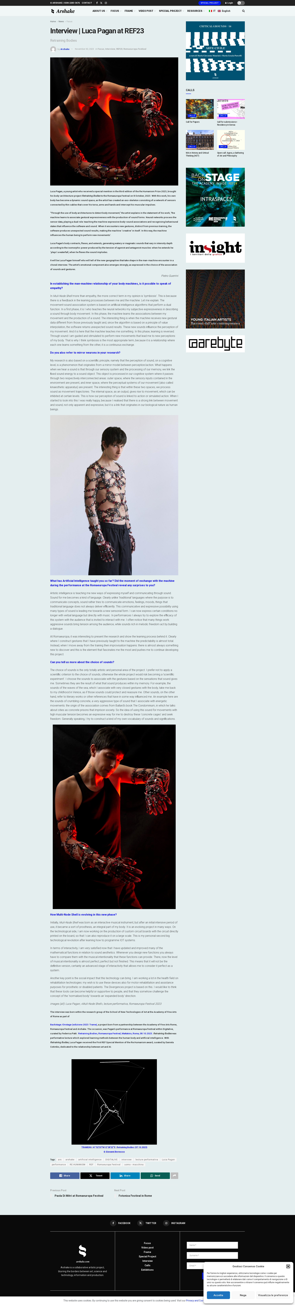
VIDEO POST (146, 11)
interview (127, 1159)
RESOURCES (194, 11)
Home (53, 21)
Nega (243, 1295)
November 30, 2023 (84, 49)
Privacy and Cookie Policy (199, 1300)
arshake (70, 1159)
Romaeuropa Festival (134, 49)
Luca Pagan (168, 1159)
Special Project (210, 3)
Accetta (218, 1295)
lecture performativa (147, 1159)
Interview (110, 49)
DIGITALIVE (112, 1159)
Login (230, 3)
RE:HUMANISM (77, 1164)
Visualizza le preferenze (273, 1295)
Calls (192, 116)
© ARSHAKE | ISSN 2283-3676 (65, 3)
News (61, 21)
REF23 (119, 49)
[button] (288, 1266)
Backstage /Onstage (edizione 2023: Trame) (73, 1024)
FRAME (129, 11)
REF (91, 1164)
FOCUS (115, 11)
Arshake (64, 49)
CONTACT (87, 3)
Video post (147, 1247)
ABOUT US (99, 11)
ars (60, 1159)
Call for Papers (192, 122)
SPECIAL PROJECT (170, 11)
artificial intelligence (90, 1159)
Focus (69, 21)
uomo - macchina (134, 1164)
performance (59, 1164)
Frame (147, 1252)
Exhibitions (147, 1269)
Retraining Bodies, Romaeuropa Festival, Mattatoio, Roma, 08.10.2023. (115, 1033)
